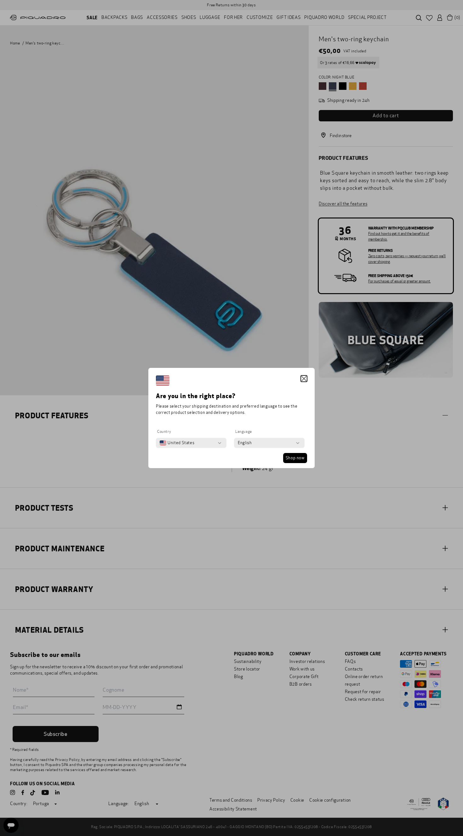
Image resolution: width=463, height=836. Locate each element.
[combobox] (177, 443)
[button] (304, 378)
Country (164, 431)
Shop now (295, 458)
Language (243, 431)
